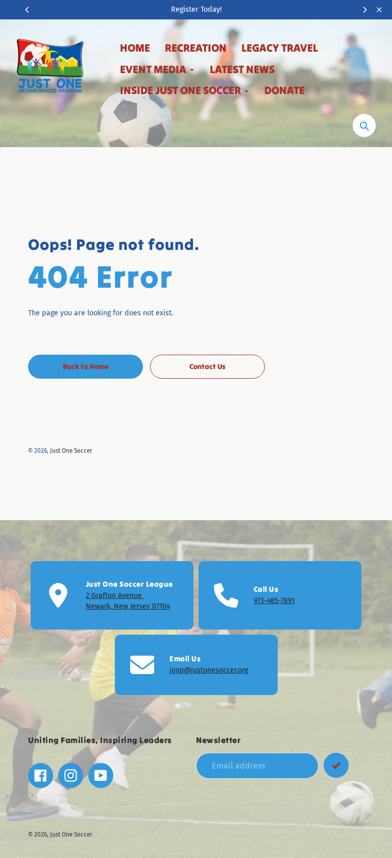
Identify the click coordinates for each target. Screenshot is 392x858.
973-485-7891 (274, 600)
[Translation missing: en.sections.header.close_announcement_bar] (379, 10)
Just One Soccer (71, 450)
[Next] (364, 10)
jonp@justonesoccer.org (208, 670)
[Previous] (27, 10)
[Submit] (336, 765)
